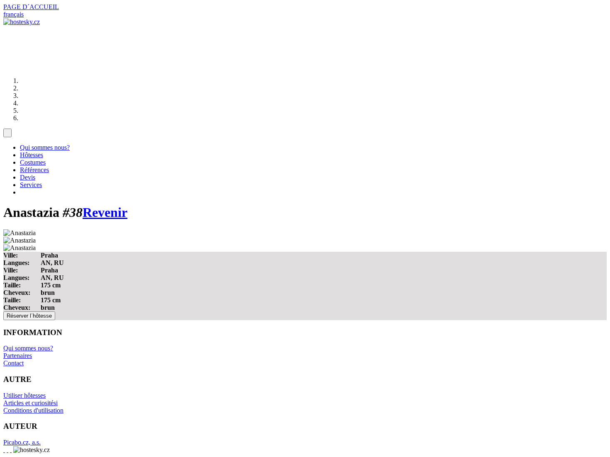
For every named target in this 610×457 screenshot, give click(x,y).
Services (31, 184)
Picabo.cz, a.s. (22, 442)
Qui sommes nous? (45, 147)
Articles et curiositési (30, 402)
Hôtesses (31, 154)
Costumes (33, 162)
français (13, 14)
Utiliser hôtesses (24, 395)
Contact (13, 363)
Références (34, 169)
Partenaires (17, 355)
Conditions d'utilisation (33, 410)
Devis (27, 177)
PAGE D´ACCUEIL (31, 6)
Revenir (105, 212)
